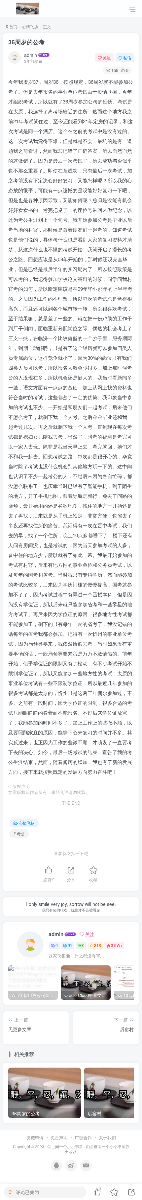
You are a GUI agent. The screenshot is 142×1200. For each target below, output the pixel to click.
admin (30, 55)
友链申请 (35, 1137)
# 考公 (19, 833)
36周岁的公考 (26, 42)
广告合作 (83, 1137)
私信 (127, 57)
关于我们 (107, 1137)
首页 (12, 26)
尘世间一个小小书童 (65, 1146)
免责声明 (59, 1137)
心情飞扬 (30, 26)
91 (70, 945)
